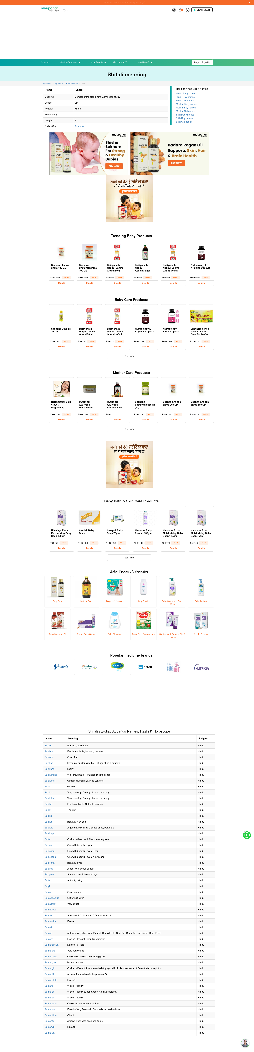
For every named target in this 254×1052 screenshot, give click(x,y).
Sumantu (49, 1021)
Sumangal (50, 950)
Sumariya (50, 1032)
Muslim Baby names (186, 104)
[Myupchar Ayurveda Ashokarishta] (117, 388)
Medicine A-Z (120, 62)
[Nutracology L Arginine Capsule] (201, 251)
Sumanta (49, 991)
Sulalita (48, 792)
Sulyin (48, 886)
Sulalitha (49, 798)
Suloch (48, 845)
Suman (48, 933)
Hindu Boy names (185, 97)
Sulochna (50, 862)
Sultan (48, 880)
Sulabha (49, 751)
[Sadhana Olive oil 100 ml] (61, 315)
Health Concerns (69, 62)
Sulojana (49, 874)
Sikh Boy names (184, 118)
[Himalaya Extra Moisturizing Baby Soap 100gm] (61, 517)
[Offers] (174, 9)
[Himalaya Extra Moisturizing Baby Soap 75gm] (201, 517)
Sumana (49, 939)
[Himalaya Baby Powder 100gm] (145, 517)
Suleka (48, 815)
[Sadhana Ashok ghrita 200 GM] (173, 388)
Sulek (48, 810)
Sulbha (48, 804)
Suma (48, 892)
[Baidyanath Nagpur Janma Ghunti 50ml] (117, 251)
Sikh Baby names (185, 114)
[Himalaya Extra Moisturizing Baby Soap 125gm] (173, 517)
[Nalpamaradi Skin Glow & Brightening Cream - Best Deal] (62, 388)
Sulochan (50, 851)
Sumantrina (51, 1015)
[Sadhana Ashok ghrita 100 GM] (61, 251)
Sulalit (48, 786)
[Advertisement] (127, 36)
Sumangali (50, 962)
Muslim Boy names (186, 107)
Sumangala (51, 956)
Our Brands (97, 62)
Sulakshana (51, 774)
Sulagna (49, 757)
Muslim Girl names (185, 111)
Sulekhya (49, 833)
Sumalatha (50, 921)
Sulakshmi (50, 780)
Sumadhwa (50, 909)
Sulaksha (49, 768)
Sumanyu (50, 1026)
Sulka (48, 839)
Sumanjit (49, 974)
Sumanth (49, 997)
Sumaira (49, 915)
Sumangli (50, 968)
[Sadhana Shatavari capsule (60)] (145, 388)
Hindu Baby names (186, 93)
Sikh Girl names (184, 121)
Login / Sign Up (202, 62)
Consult (45, 62)
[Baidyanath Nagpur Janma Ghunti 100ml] (173, 251)
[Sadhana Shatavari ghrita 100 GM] (89, 251)
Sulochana (50, 856)
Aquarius (79, 126)
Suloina (49, 868)
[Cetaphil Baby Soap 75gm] (117, 517)
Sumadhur (50, 903)
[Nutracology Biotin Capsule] (173, 315)
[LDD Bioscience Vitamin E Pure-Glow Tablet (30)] (201, 315)
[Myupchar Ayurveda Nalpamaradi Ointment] (89, 388)
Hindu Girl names (185, 100)
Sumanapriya (52, 944)
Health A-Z (144, 62)
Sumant (49, 985)
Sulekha (49, 827)
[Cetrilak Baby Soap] (89, 517)
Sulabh (48, 745)
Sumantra (50, 1009)
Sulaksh (49, 763)
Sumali (48, 927)
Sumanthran (51, 1003)
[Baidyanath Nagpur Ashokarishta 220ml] (145, 251)
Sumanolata (51, 980)
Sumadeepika (52, 898)
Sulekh (48, 821)
